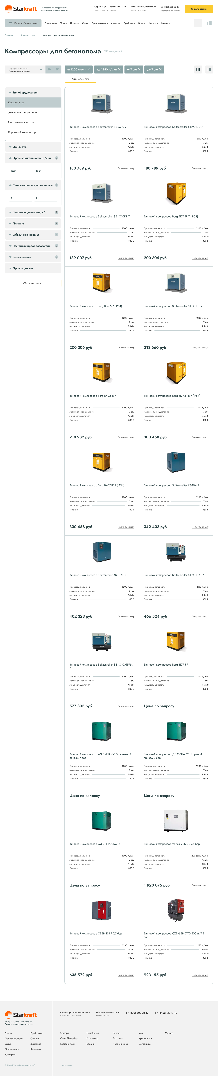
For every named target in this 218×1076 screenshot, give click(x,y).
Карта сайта (67, 1065)
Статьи (85, 23)
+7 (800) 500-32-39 (170, 6)
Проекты (74, 23)
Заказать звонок (198, 8)
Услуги (63, 23)
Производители (100, 23)
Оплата (141, 23)
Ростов (116, 1033)
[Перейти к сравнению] (209, 23)
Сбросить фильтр (80, 78)
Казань (90, 1044)
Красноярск (145, 1038)
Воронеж (118, 1038)
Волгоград (144, 1044)
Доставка (153, 23)
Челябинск (92, 1033)
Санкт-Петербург (69, 1038)
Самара (64, 1033)
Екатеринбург (67, 1044)
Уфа (141, 1033)
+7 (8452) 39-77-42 (166, 1013)
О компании (51, 23)
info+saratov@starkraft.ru (143, 6)
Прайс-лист (129, 23)
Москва (169, 1032)
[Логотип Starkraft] (21, 12)
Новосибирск (120, 1044)
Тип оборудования (25, 92)
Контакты (165, 23)
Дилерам (115, 23)
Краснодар (92, 1038)
